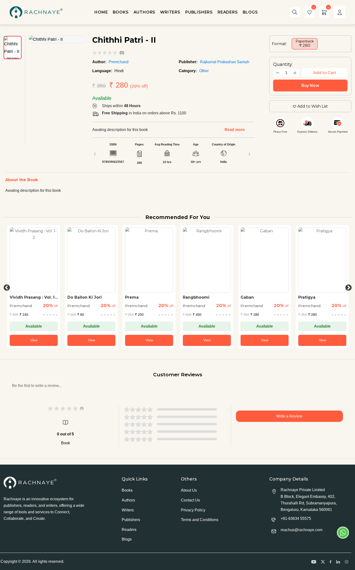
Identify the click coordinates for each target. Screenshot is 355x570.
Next (347, 286)
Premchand (118, 62)
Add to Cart (324, 72)
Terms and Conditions (199, 520)
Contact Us (190, 500)
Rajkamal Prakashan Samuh (224, 62)
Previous (5, 286)
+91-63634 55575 (296, 518)
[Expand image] (57, 39)
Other (204, 71)
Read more (235, 130)
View (33, 340)
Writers (128, 510)
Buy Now (310, 85)
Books (127, 490)
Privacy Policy (193, 510)
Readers (129, 530)
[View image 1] (12, 47)
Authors (128, 500)
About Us (189, 490)
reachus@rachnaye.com (301, 530)
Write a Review (289, 416)
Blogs (127, 539)
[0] (309, 12)
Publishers (131, 520)
